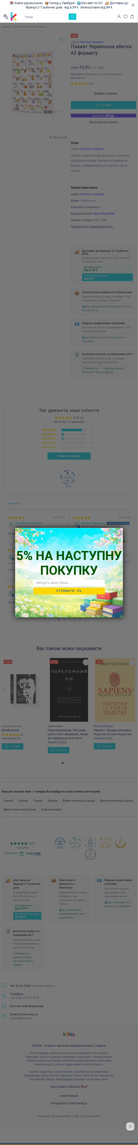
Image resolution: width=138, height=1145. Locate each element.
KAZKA (13, 16)
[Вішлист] (125, 17)
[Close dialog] (118, 533)
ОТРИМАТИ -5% (69, 591)
